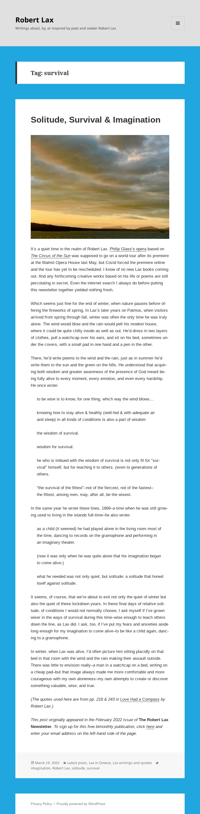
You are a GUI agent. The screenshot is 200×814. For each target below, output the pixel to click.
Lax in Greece (100, 762)
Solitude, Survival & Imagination (95, 119)
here (150, 726)
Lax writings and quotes (132, 762)
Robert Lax (34, 19)
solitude (78, 768)
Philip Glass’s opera (128, 249)
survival (93, 768)
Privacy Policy (41, 804)
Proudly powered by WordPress (81, 804)
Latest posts (77, 762)
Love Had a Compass (140, 699)
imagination (40, 768)
